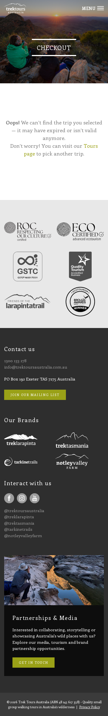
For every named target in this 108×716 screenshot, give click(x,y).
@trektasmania (19, 523)
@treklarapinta (19, 516)
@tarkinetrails (18, 529)
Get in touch (33, 662)
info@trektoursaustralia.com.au (35, 367)
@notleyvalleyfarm (23, 535)
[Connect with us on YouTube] (35, 498)
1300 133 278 (15, 360)
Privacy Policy (89, 707)
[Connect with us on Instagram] (22, 498)
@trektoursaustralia (24, 510)
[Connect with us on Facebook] (9, 498)
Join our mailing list (35, 394)
